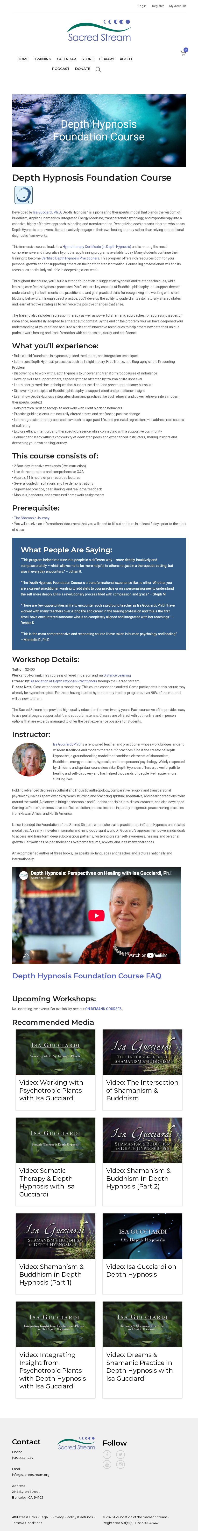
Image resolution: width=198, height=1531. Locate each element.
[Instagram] (120, 1464)
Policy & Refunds (80, 1517)
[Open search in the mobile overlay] (98, 69)
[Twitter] (120, 1454)
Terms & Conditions (27, 1523)
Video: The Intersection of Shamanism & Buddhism (142, 1090)
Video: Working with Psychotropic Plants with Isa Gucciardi (51, 1090)
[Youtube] (107, 1464)
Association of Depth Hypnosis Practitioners (63, 681)
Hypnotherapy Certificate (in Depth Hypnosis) (97, 247)
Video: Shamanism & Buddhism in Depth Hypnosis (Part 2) (138, 1178)
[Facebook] (107, 1454)
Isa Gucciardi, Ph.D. (47, 212)
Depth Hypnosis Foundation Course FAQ (87, 975)
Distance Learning (117, 675)
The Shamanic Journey (32, 518)
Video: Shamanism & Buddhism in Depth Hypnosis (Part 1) (51, 1274)
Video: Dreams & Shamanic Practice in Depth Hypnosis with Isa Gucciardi (139, 1366)
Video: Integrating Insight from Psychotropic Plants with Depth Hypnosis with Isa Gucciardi (52, 1370)
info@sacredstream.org (31, 1475)
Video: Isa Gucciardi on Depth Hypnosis (141, 1271)
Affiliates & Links (24, 1517)
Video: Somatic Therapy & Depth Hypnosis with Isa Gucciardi (47, 1182)
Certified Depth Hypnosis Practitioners (70, 258)
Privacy (58, 1517)
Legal (44, 1517)
